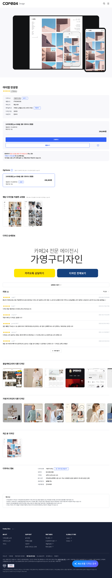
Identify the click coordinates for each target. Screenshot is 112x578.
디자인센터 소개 (7, 538)
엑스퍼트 (48, 538)
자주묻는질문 (28, 541)
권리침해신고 (49, 556)
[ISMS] (8, 565)
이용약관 (11, 556)
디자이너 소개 (6, 541)
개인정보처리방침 (30, 556)
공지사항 (27, 538)
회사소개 (5, 556)
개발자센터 (49, 544)
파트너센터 (49, 547)
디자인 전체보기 (77, 273)
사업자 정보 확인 (62, 559)
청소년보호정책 (40, 556)
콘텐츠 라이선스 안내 (31, 547)
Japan (68, 538)
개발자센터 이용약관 (20, 556)
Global (68, 541)
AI (87, 563)
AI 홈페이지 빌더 (50, 541)
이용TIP (27, 544)
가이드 (4, 544)
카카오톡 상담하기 (34, 273)
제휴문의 (56, 556)
